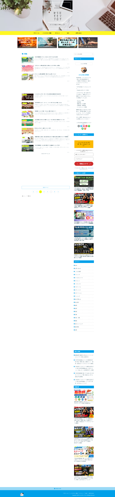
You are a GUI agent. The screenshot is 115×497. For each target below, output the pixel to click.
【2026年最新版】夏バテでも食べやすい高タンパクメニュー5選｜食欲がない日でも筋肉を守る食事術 (84, 375)
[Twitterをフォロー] (81, 126)
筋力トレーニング (79, 323)
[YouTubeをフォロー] (86, 126)
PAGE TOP (58, 488)
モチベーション (78, 293)
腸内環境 (77, 326)
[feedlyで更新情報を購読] (83, 129)
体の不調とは (78, 299)
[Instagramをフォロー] (84, 126)
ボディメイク (78, 290)
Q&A (76, 265)
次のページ (45, 187)
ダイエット (77, 280)
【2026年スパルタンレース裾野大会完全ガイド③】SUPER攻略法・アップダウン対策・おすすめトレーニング (84, 381)
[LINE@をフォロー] (89, 126)
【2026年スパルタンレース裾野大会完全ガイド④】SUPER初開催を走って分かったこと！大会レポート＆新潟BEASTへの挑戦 (84, 368)
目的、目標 (77, 317)
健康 (76, 305)
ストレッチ (77, 274)
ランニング (77, 296)
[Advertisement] (46, 87)
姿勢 (76, 308)
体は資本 (77, 302)
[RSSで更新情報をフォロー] (85, 129)
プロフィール (78, 286)
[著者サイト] (79, 126)
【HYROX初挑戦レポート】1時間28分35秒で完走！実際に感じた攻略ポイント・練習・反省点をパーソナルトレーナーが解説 (84, 361)
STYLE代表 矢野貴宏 (84, 74)
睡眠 (76, 320)
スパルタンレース (79, 277)
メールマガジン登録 (74, 493)
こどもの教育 (78, 271)
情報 (76, 311)
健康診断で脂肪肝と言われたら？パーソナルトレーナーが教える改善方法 (84, 356)
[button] (92, 54)
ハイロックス (78, 283)
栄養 (76, 314)
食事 (76, 329)
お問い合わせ (78, 268)
